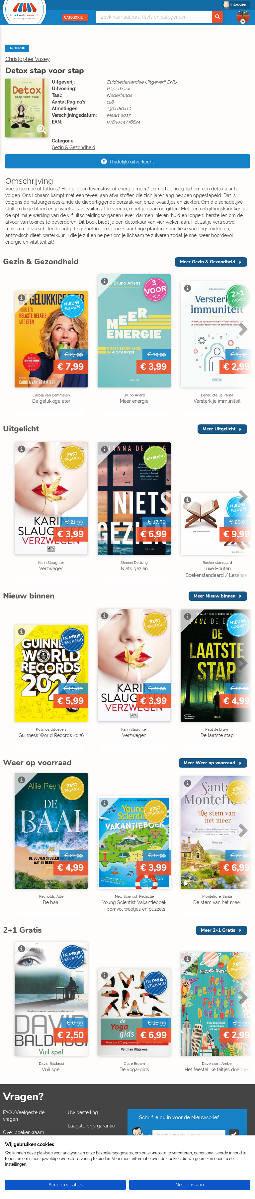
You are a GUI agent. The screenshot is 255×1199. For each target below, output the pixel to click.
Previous (9, 343)
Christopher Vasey (27, 59)
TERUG (19, 48)
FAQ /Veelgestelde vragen (23, 1116)
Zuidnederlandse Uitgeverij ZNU (142, 82)
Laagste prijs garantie (91, 1125)
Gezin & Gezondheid (73, 147)
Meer (207, 262)
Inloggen (238, 4)
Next (242, 343)
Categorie (73, 17)
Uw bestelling (83, 1112)
